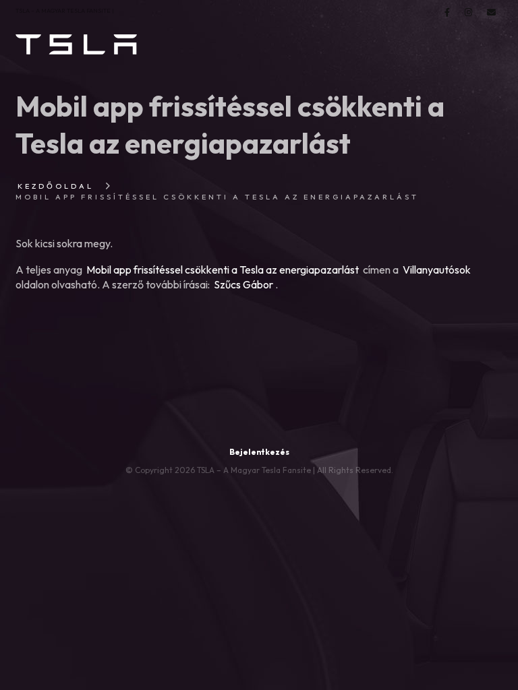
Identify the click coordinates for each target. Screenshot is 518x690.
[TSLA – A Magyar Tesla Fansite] (76, 44)
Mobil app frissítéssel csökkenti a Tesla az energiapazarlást (222, 269)
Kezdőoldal (56, 186)
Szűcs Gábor (243, 284)
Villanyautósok (437, 269)
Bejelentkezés (259, 452)
